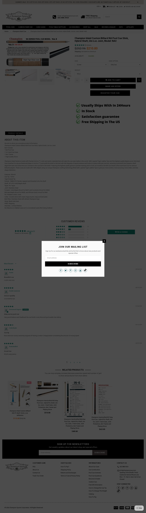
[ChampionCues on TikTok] (85, 270)
